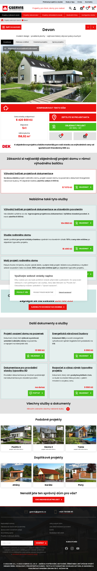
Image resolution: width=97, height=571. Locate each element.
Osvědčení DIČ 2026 (56, 533)
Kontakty (88, 2)
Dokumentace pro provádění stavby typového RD (20, 369)
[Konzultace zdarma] (76, 8)
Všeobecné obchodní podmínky (13, 527)
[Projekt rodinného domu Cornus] (93, 27)
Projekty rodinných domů (10, 15)
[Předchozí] (5, 73)
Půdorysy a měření (22, 42)
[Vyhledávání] (70, 8)
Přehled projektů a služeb (53, 2)
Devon (25, 20)
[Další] (92, 73)
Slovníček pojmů (7, 533)
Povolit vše (22, 292)
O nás (79, 2)
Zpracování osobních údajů (11, 530)
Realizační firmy (72, 15)
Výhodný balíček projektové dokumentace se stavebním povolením (43, 209)
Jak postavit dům (55, 523)
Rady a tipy (70, 2)
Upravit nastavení (65, 292)
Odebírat (40, 543)
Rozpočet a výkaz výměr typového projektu (72, 369)
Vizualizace (7, 42)
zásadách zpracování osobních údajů (24, 554)
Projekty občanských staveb (52, 15)
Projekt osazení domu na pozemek (24, 333)
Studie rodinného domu (17, 235)
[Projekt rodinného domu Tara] (88, 27)
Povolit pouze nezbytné (43, 292)
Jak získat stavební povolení (60, 527)
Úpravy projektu (58, 42)
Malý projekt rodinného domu (21, 260)
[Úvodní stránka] (13, 8)
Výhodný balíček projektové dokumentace (28, 173)
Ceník (51, 530)
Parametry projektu (40, 42)
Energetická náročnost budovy (70, 333)
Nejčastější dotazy (7, 523)
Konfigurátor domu (88, 15)
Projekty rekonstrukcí (31, 15)
